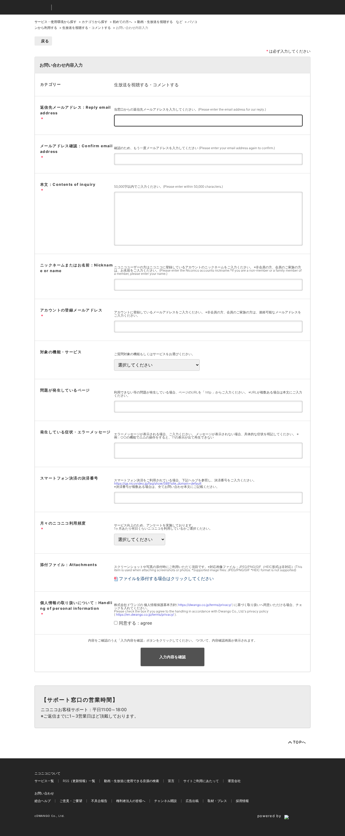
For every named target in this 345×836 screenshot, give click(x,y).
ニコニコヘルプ (84, 7)
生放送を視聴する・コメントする (86, 28)
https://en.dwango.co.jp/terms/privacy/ (145, 614)
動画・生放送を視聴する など (159, 22)
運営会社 (234, 781)
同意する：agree (135, 623)
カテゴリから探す (95, 22)
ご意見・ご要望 (71, 801)
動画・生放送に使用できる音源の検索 (131, 781)
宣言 (171, 781)
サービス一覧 (44, 781)
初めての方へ (122, 22)
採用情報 (242, 801)
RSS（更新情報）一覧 (79, 781)
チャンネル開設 (165, 801)
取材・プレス (217, 801)
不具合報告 (99, 801)
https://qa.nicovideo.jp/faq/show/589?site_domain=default (157, 483)
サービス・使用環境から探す (55, 22)
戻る (45, 41)
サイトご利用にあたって (201, 781)
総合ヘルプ (42, 801)
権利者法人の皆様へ (130, 801)
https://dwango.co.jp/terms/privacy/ (205, 605)
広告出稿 (192, 801)
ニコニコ (42, 7)
